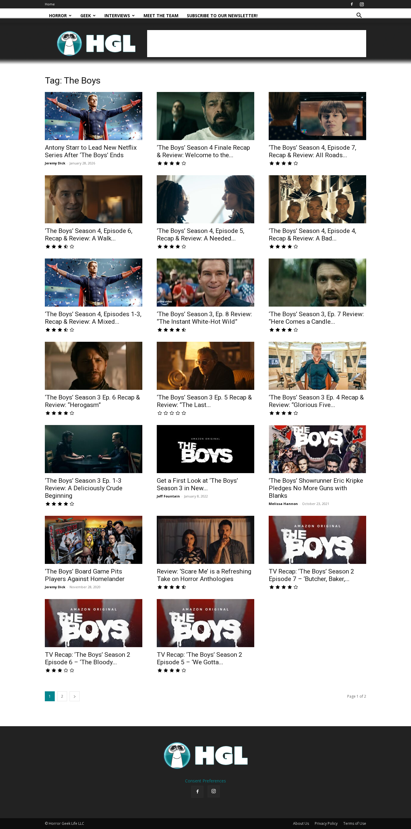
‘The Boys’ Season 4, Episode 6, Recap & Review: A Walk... (88, 234)
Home (50, 4)
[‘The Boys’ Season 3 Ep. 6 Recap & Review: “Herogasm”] (93, 366)
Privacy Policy (326, 823)
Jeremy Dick (55, 163)
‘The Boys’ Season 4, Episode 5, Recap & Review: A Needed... (200, 234)
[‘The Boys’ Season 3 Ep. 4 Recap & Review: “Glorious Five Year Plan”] (317, 366)
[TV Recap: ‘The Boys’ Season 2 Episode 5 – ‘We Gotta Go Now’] (205, 623)
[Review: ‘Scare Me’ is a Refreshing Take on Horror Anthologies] (205, 540)
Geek (85, 15)
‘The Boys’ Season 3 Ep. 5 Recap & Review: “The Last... (204, 401)
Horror (58, 15)
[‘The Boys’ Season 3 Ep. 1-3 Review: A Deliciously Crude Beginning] (93, 449)
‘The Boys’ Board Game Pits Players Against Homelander (85, 575)
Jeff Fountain (168, 496)
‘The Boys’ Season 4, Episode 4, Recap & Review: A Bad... (312, 234)
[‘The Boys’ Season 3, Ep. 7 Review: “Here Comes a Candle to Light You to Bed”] (317, 282)
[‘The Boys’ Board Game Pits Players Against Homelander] (93, 540)
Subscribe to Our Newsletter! (222, 15)
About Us (301, 823)
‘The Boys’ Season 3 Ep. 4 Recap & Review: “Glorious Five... (316, 401)
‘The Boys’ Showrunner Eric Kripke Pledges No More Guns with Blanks (316, 488)
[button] (359, 16)
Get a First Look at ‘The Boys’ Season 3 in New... (197, 484)
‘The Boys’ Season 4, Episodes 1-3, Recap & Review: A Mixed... (93, 317)
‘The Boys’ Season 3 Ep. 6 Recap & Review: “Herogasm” (92, 401)
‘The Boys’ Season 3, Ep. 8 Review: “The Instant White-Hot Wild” (204, 317)
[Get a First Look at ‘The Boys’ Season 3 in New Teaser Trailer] (205, 449)
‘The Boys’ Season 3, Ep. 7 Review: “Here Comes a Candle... (316, 317)
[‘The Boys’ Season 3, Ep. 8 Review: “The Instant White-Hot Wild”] (205, 282)
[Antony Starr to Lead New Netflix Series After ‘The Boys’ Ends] (93, 116)
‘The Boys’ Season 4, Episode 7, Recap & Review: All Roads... (312, 151)
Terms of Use (354, 823)
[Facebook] (351, 4)
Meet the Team (161, 15)
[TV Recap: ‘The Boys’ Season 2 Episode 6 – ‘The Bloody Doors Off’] (93, 623)
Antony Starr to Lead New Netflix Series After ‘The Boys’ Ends (91, 151)
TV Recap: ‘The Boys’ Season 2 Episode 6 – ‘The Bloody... (87, 658)
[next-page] (75, 696)
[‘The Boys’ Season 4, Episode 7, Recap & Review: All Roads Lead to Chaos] (317, 116)
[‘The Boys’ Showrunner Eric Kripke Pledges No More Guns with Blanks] (317, 449)
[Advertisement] (256, 43)
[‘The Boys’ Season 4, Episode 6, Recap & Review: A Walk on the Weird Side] (93, 199)
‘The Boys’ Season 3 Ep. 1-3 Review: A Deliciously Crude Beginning (83, 488)
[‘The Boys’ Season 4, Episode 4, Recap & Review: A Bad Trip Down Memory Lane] (317, 199)
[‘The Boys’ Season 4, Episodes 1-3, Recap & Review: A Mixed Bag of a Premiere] (93, 282)
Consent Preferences (205, 781)
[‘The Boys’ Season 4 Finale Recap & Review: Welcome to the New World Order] (205, 116)
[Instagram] (361, 4)
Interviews (117, 15)
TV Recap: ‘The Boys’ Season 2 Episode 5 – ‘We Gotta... (199, 658)
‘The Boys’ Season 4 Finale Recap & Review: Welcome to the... (203, 151)
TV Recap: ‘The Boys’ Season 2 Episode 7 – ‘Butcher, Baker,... (311, 575)
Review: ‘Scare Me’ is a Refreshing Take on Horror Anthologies (204, 575)
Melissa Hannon (283, 503)
